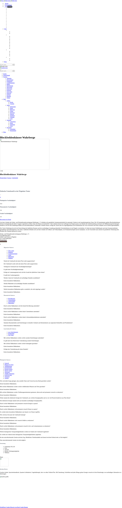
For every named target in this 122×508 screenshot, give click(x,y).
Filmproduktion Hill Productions (9, 500)
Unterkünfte (15, 178)
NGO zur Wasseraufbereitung (8, 498)
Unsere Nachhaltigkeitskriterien (9, 481)
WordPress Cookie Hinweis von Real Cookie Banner (14, 507)
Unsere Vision (4, 479)
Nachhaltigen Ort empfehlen (8, 484)
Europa (9, 178)
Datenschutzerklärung (6, 504)
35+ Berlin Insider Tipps (7, 492)
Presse (2, 485)
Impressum (3, 503)
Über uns (2, 482)
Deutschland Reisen (5, 489)
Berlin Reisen (4, 491)
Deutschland (3, 178)
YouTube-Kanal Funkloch (7, 497)
